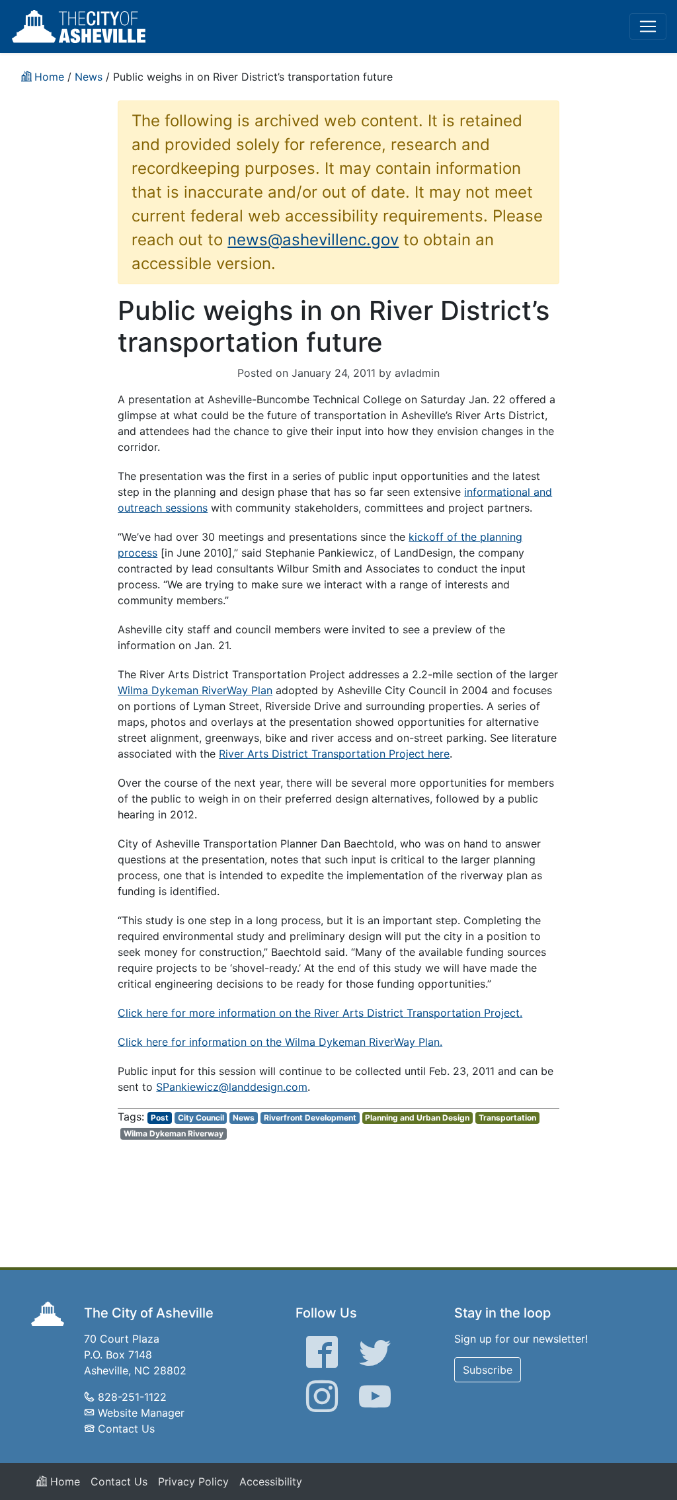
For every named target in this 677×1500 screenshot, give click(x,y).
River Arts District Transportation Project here (334, 753)
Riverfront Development (310, 1118)
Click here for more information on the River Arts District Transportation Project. (320, 1012)
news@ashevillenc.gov (313, 239)
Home (63, 1481)
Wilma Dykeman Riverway (173, 1133)
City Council (201, 1118)
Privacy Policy (193, 1481)
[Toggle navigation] (647, 26)
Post (160, 1118)
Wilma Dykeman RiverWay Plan (195, 690)
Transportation (507, 1118)
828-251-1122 (132, 1396)
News (244, 1118)
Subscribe (487, 1369)
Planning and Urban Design (417, 1118)
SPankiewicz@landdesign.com (231, 1086)
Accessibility (270, 1481)
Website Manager (141, 1412)
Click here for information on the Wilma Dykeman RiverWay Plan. (280, 1041)
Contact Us (126, 1428)
